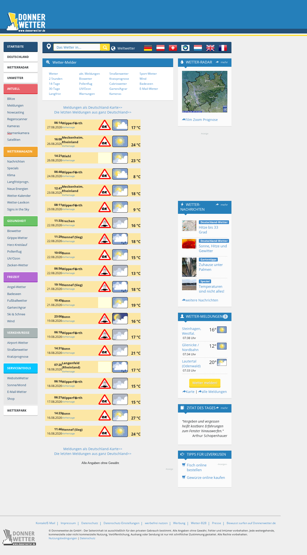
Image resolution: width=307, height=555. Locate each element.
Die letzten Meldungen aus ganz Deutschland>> (92, 112)
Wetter (53, 74)
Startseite (15, 47)
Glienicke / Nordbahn (190, 347)
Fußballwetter (17, 300)
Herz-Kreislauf (17, 245)
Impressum (68, 523)
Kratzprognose (17, 356)
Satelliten (13, 139)
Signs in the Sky (18, 209)
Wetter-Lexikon (18, 202)
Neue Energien (17, 189)
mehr (224, 62)
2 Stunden (55, 79)
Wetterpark (16, 410)
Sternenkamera (18, 133)
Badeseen (14, 294)
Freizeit (13, 277)
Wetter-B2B (199, 523)
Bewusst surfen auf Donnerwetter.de (251, 523)
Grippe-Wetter (17, 238)
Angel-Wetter (16, 287)
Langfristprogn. (18, 182)
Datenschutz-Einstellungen (121, 523)
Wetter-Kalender (19, 195)
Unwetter (15, 78)
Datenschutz (89, 523)
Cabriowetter (118, 84)
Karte (190, 391)
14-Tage (54, 84)
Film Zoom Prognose (201, 119)
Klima (11, 175)
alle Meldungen (214, 391)
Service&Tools (19, 368)
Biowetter (14, 231)
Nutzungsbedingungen (63, 538)
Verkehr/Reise (18, 333)
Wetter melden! (204, 382)
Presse (216, 523)
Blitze (11, 98)
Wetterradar (18, 67)
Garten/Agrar (16, 307)
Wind (11, 321)
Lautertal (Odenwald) (191, 363)
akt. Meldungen (89, 74)
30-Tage (54, 89)
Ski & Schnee (16, 314)
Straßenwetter (17, 349)
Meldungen (15, 105)
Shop (11, 398)
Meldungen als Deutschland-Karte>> (92, 107)
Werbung (179, 523)
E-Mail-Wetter (17, 392)
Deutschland (18, 57)
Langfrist (55, 94)
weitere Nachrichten (201, 300)
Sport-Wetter (148, 74)
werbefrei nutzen (156, 523)
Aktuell (13, 89)
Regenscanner (17, 119)
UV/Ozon (13, 258)
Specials (12, 168)
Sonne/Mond (16, 385)
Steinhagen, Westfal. (191, 331)
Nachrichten (16, 161)
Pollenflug (14, 251)
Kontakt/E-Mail (45, 523)
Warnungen (87, 94)
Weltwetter (126, 48)
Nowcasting (15, 112)
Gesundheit (16, 221)
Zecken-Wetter (17, 265)
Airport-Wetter (17, 342)
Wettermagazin (19, 151)
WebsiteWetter (18, 378)
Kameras (13, 126)
